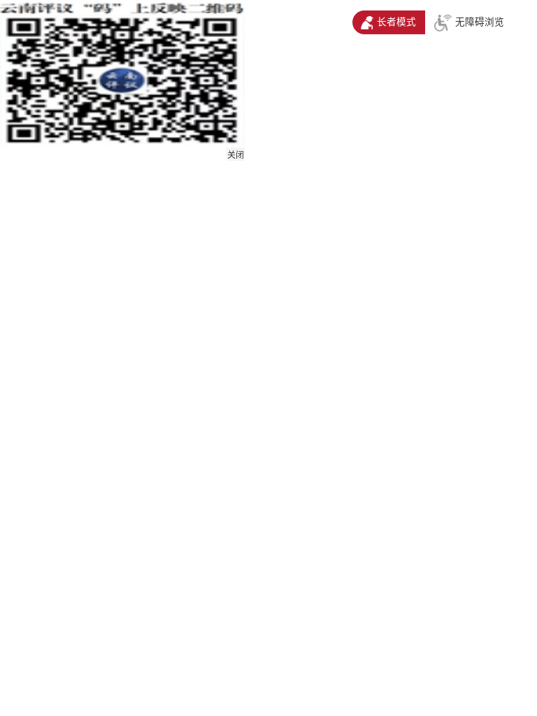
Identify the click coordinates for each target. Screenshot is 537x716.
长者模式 (396, 22)
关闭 (235, 155)
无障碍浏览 (479, 22)
